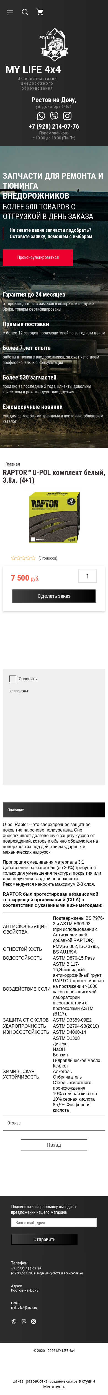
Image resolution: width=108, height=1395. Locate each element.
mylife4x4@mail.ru (24, 1307)
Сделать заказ (54, 596)
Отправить (44, 1239)
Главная (13, 464)
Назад (54, 1145)
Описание (15, 809)
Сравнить (28, 678)
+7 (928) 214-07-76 (54, 126)
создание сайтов (64, 1381)
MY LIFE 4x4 (33, 70)
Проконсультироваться (38, 257)
